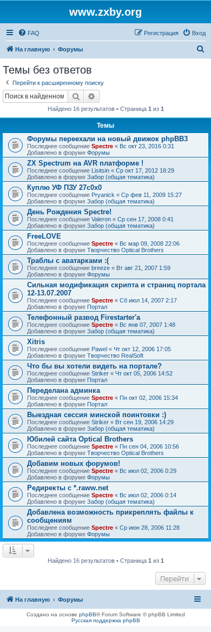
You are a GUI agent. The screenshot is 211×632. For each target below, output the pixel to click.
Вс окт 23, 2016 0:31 (147, 146)
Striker (100, 373)
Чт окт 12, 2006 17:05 (142, 349)
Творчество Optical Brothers (125, 250)
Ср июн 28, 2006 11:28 (150, 527)
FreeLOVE (44, 236)
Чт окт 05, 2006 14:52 (144, 373)
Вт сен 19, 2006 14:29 (144, 422)
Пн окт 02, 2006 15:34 (149, 397)
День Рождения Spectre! (69, 212)
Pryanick (103, 195)
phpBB (87, 614)
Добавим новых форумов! (73, 463)
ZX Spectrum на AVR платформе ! (85, 163)
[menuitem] (28, 33)
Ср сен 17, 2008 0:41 (145, 219)
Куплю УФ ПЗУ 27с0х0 (64, 187)
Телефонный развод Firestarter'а (83, 317)
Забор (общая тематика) (121, 177)
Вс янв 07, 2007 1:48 (147, 324)
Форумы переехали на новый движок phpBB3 (107, 139)
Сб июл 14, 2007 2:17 (148, 300)
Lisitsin (100, 170)
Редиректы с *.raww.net (67, 488)
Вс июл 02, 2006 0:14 (148, 495)
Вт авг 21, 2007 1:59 (143, 268)
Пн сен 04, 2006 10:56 (149, 446)
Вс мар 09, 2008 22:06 (150, 243)
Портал (97, 307)
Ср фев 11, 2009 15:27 (151, 195)
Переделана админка (63, 390)
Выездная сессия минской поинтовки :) (96, 415)
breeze (100, 268)
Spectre (102, 146)
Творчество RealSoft (115, 355)
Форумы (98, 152)
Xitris (36, 342)
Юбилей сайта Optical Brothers (80, 439)
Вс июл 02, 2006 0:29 (148, 471)
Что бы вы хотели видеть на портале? (94, 366)
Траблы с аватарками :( (68, 260)
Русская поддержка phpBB (105, 620)
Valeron (101, 219)
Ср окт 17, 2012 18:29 (145, 170)
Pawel (99, 349)
